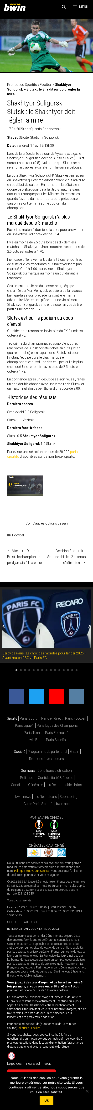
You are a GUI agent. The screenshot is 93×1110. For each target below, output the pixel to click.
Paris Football (75, 718)
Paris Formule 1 (57, 733)
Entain (74, 752)
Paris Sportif (29, 718)
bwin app (63, 804)
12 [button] (64, 670)
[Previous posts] (3, 626)
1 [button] (16, 670)
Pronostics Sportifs (22, 85)
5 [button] (34, 670)
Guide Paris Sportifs (38, 804)
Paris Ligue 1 (24, 725)
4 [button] (29, 670)
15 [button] (77, 670)
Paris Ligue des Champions (57, 725)
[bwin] (15, 7)
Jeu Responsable (59, 785)
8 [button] (46, 670)
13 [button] (68, 670)
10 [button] (55, 670)
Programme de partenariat (47, 752)
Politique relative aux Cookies (32, 870)
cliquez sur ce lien (30, 1027)
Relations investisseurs (46, 759)
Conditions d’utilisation (54, 770)
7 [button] (42, 670)
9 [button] (51, 670)
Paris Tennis (33, 733)
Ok (46, 1100)
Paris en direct (51, 718)
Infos (78, 785)
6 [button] (38, 670)
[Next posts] (89, 626)
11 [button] (59, 670)
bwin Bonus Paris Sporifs (46, 740)
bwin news (23, 797)
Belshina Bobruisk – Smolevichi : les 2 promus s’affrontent (66, 557)
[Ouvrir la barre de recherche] (63, 7)
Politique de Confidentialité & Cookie (46, 778)
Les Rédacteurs (45, 797)
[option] (46, 625)
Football (46, 85)
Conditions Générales (27, 785)
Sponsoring (69, 797)
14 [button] (72, 670)
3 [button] (25, 670)
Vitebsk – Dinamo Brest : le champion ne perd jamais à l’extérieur (24, 557)
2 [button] (21, 670)
